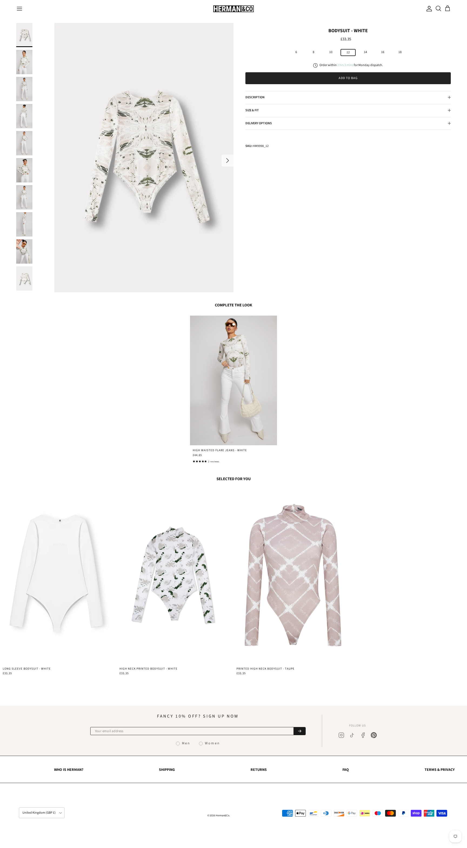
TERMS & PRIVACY (440, 769)
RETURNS (259, 769)
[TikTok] (352, 735)
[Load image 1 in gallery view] (144, 158)
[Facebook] (363, 735)
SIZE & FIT (252, 110)
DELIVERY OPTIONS (258, 123)
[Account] (428, 8)
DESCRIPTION (255, 97)
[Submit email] (299, 731)
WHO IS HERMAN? (68, 769)
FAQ (345, 769)
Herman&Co (222, 815)
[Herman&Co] (233, 8)
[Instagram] (341, 735)
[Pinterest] (374, 735)
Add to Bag (348, 78)
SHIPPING (167, 769)
